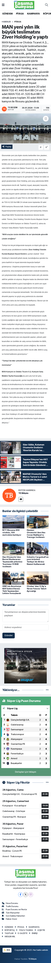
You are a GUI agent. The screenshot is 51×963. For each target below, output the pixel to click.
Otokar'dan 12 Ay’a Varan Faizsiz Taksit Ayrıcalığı (36, 588)
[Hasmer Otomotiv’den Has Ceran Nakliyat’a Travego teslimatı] (38, 522)
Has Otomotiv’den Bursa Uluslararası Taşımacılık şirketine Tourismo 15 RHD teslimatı (12, 562)
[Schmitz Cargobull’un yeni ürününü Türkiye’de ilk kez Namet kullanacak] (38, 548)
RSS (8, 950)
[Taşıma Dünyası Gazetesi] (24, 5)
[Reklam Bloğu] (25, 665)
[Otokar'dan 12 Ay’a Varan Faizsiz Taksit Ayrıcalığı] (38, 578)
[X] (25, 894)
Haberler (6, 22)
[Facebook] (20, 894)
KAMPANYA (33, 13)
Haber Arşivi (11, 919)
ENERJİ (34, 933)
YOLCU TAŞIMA (26, 930)
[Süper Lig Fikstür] (47, 782)
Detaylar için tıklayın (25, 772)
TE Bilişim (23, 493)
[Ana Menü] (3, 5)
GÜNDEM (7, 13)
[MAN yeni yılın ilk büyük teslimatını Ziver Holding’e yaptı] (25, 128)
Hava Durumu (12, 903)
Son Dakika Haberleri (15, 916)
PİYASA (20, 13)
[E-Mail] (20, 499)
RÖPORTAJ (10, 930)
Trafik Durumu (12, 906)
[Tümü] (47, 690)
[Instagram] (30, 894)
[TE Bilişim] (9, 495)
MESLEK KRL (10, 936)
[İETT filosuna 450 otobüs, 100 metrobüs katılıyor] (13, 522)
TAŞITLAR (9, 933)
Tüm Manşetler (13, 913)
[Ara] (46, 5)
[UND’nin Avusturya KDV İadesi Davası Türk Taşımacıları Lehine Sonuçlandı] (13, 578)
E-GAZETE (22, 933)
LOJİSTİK (41, 930)
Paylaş (8, 147)
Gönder (8, 635)
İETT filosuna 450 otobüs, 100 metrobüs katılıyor (11, 532)
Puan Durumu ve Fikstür (16, 909)
